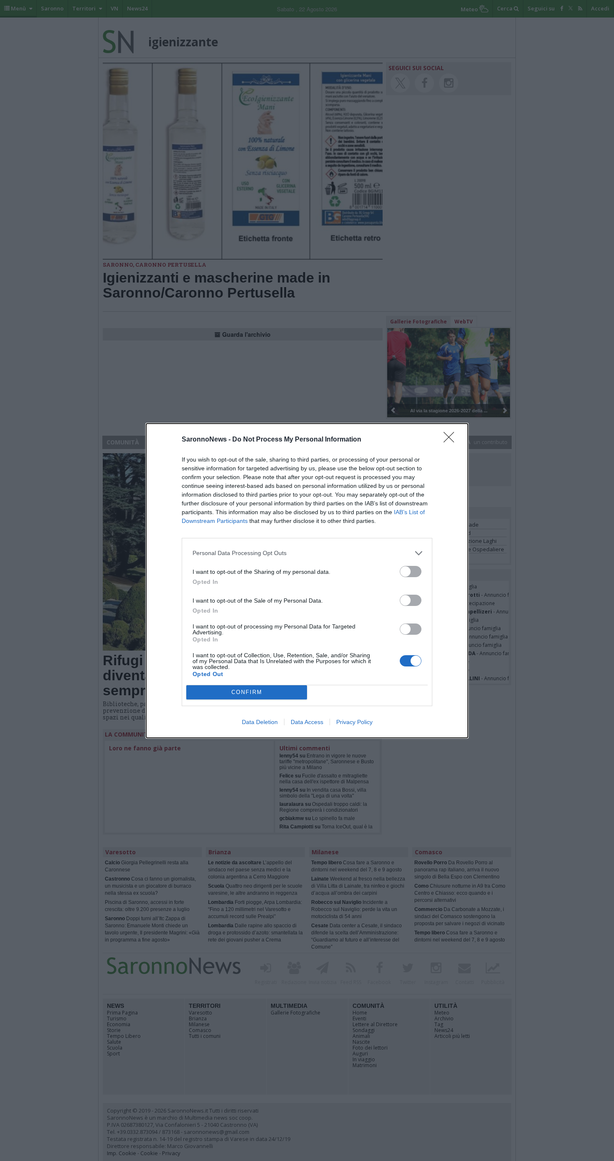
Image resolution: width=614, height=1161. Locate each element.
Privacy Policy (354, 722)
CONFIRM (246, 692)
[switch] (410, 571)
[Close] (451, 440)
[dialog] (307, 581)
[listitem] (307, 553)
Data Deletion (260, 722)
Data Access (307, 722)
